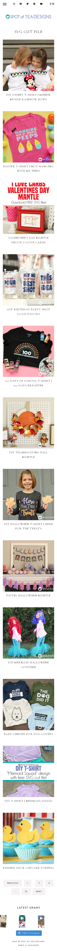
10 (28, 893)
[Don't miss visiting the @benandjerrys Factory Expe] (22, 918)
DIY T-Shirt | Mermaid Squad (28, 801)
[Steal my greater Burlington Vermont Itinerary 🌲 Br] (41, 918)
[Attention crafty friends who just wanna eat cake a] (22, 924)
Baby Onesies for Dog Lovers (28, 734)
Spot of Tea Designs (33, 941)
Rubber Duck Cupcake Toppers (28, 868)
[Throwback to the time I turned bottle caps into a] (3, 924)
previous (13, 883)
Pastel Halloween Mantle (28, 595)
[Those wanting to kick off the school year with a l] (3, 918)
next (39, 892)
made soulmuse (28, 945)
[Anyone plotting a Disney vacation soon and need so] (41, 924)
